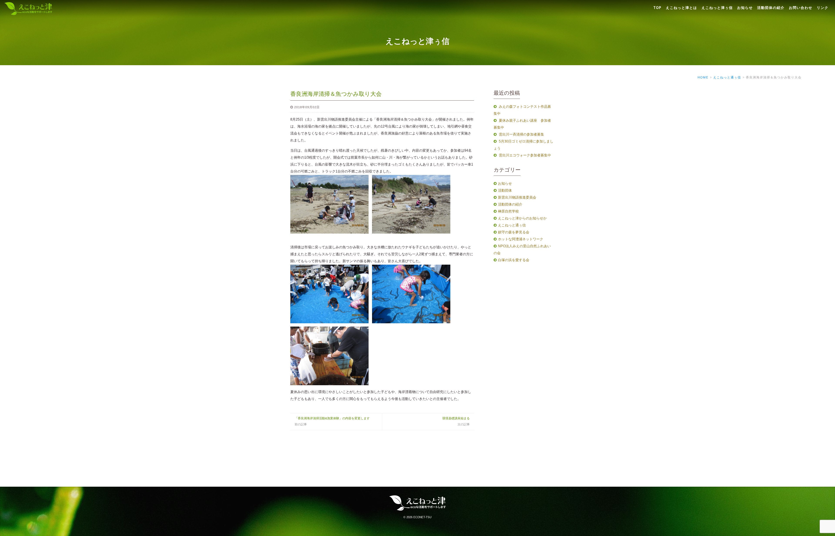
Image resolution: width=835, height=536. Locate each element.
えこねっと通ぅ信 (512, 225)
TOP (657, 7)
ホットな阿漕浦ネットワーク (520, 239)
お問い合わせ (800, 7)
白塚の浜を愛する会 (513, 260)
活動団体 (505, 190)
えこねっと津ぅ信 (717, 7)
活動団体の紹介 (771, 7)
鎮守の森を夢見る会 (513, 232)
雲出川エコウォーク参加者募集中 (525, 155)
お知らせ (745, 7)
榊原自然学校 (508, 211)
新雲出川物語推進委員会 (517, 197)
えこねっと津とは (681, 7)
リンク (822, 7)
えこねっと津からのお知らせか (522, 218)
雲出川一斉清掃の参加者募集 (521, 134)
